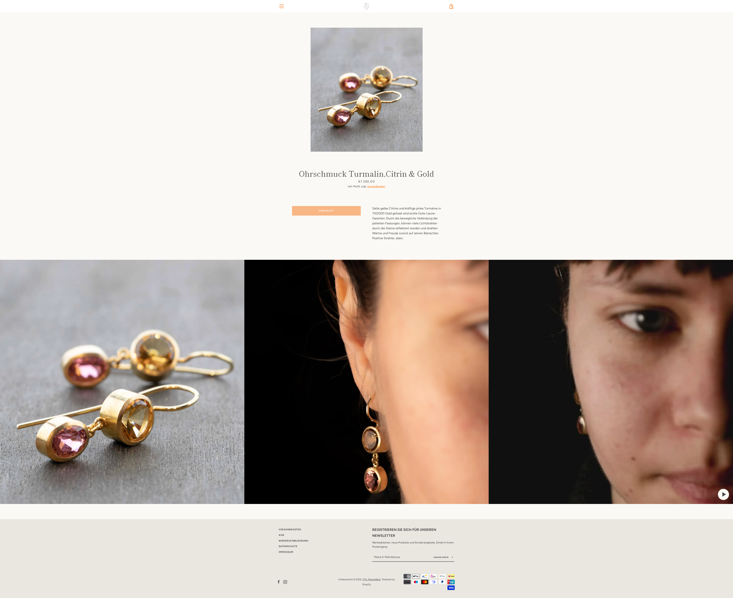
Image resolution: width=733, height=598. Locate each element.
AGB (281, 535)
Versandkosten (376, 186)
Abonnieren (441, 557)
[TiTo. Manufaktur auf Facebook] (279, 582)
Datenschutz (288, 546)
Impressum (286, 552)
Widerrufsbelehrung (293, 540)
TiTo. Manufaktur (371, 579)
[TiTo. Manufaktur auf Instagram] (285, 582)
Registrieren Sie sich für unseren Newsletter (404, 533)
